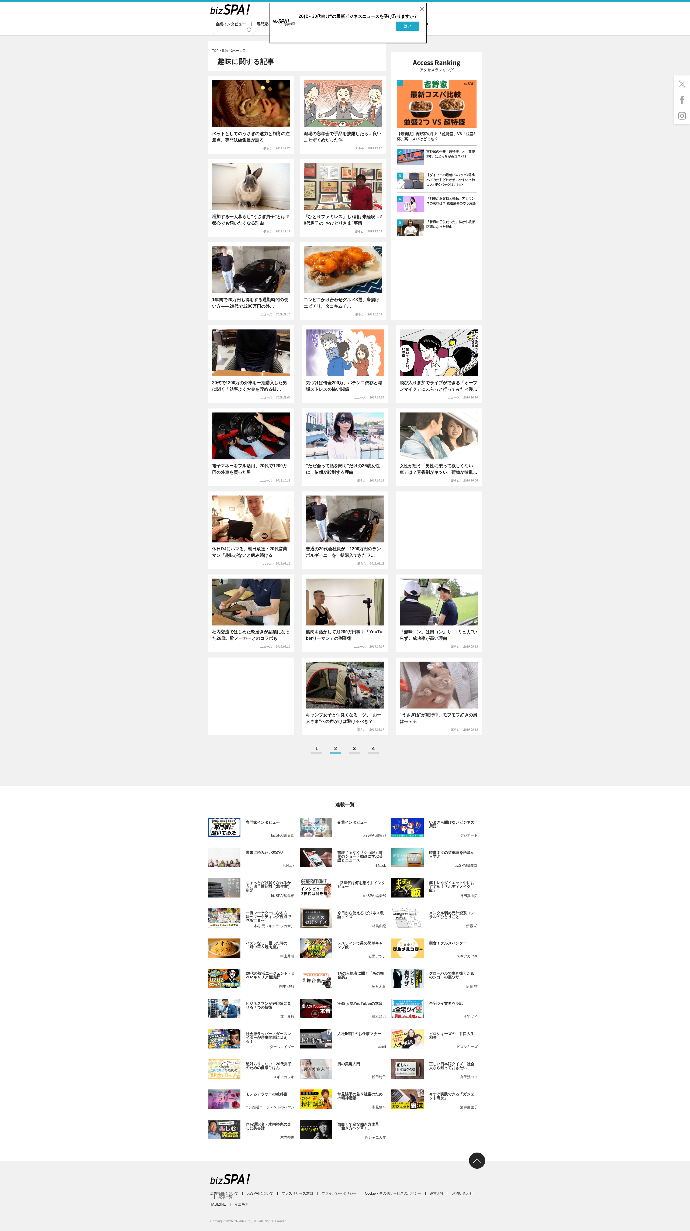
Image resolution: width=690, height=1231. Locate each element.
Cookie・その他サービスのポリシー (393, 1193)
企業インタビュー (231, 24)
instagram (682, 116)
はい (407, 26)
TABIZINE (218, 1204)
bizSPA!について (260, 1193)
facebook (682, 100)
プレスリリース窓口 (297, 1193)
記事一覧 (226, 1197)
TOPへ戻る (477, 1161)
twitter (682, 83)
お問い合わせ (462, 1193)
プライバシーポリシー (339, 1193)
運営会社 (437, 1193)
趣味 (225, 51)
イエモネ (241, 1204)
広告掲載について (224, 1193)
